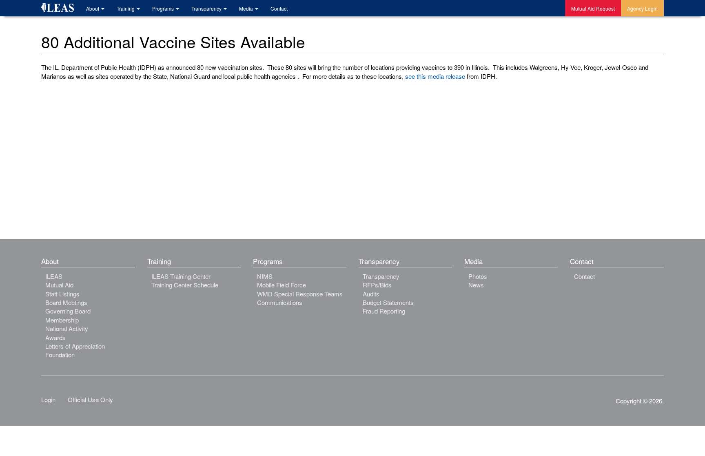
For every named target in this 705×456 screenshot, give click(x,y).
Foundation (60, 354)
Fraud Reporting (384, 311)
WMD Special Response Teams (300, 293)
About (93, 8)
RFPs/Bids (377, 284)
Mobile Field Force (281, 284)
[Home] (60, 9)
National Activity (66, 328)
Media (246, 8)
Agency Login (642, 8)
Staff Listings (62, 293)
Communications (279, 302)
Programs (163, 8)
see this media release (434, 76)
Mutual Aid (59, 284)
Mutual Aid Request (593, 8)
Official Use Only (90, 399)
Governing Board (68, 311)
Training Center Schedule (184, 284)
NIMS (265, 276)
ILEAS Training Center (181, 276)
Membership (62, 320)
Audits (371, 293)
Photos (477, 276)
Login (48, 399)
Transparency (207, 8)
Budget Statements (388, 302)
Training (126, 8)
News (476, 284)
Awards (55, 337)
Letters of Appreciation (75, 346)
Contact (279, 8)
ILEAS (53, 276)
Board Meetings (66, 302)
